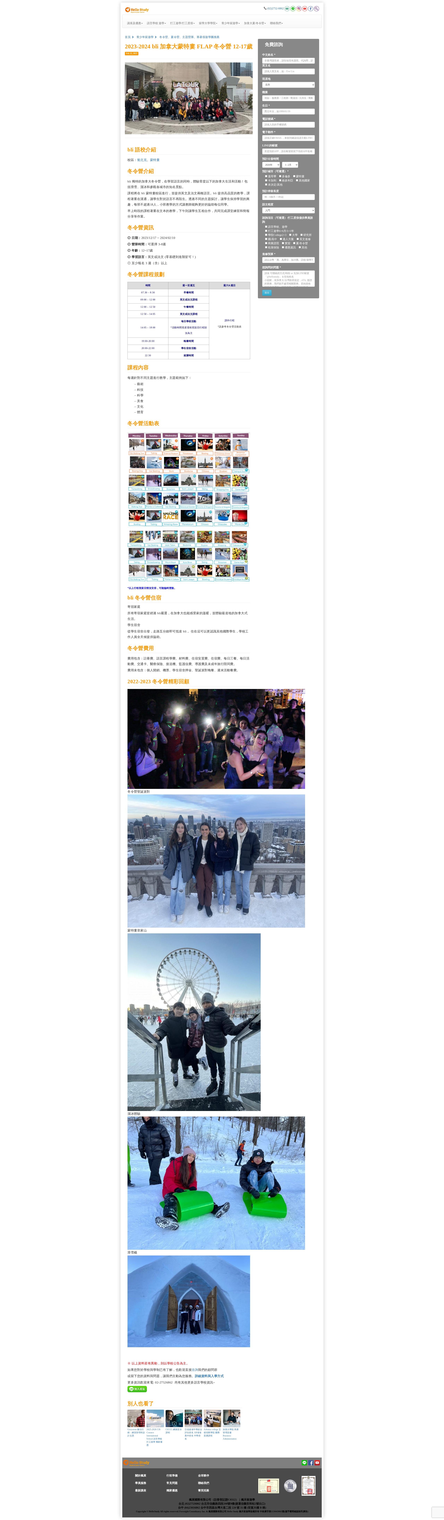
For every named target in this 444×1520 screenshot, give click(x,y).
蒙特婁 (155, 160)
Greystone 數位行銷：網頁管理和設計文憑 (136, 1432)
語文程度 (267, 204)
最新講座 (140, 1490)
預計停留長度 (270, 191)
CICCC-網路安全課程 (174, 1431)
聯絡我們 (203, 1482)
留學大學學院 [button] (207, 23)
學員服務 (140, 1482)
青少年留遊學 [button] (229, 23)
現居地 (266, 78)
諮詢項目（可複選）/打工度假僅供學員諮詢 (287, 219)
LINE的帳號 (270, 145)
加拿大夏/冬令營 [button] (254, 23)
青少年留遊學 (145, 37)
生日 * (266, 105)
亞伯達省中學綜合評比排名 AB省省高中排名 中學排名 (193, 1434)
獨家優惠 (172, 1490)
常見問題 (172, 1482)
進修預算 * (268, 254)
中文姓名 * (268, 54)
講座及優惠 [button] (134, 23)
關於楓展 (140, 1475)
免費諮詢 (274, 44)
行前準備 (172, 1475)
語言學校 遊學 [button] (155, 23)
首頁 (128, 37)
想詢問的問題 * (271, 267)
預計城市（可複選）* (275, 171)
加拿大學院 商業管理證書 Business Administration (231, 1434)
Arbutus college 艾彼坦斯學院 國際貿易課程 (212, 1432)
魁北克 (142, 160)
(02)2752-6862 (275, 8)
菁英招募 (203, 1490)
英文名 (266, 65)
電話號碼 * (268, 118)
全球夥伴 (203, 1475)
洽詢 (195, 1370)
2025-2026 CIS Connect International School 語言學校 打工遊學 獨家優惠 (154, 1437)
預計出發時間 (270, 158)
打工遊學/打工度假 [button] (181, 23)
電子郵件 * (268, 132)
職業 (265, 92)
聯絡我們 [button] (275, 23)
